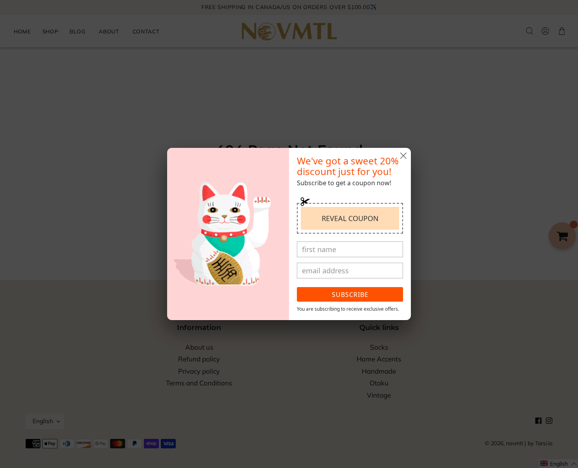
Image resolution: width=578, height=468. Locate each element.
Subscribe (350, 294)
